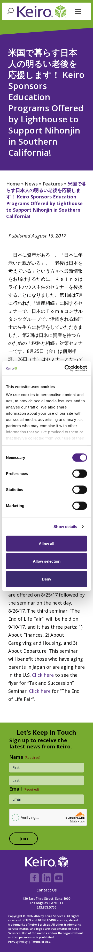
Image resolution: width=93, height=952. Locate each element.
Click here (43, 675)
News (31, 184)
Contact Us (46, 890)
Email (24, 789)
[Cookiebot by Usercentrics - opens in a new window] (65, 368)
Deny (46, 579)
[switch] (79, 473)
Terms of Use (40, 941)
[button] (78, 11)
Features (53, 184)
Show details (65, 526)
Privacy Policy (18, 941)
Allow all (46, 543)
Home (13, 184)
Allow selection (46, 561)
